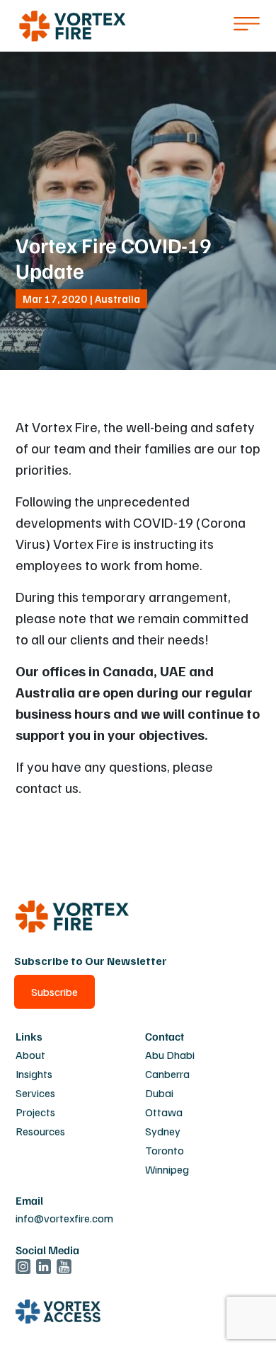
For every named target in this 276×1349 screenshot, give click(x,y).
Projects (35, 1112)
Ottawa (164, 1112)
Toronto (164, 1150)
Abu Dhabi (170, 1055)
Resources (40, 1131)
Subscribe (54, 992)
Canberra (167, 1074)
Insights (34, 1074)
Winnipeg (167, 1169)
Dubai (159, 1093)
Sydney (162, 1131)
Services (35, 1093)
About (30, 1055)
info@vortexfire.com (64, 1218)
